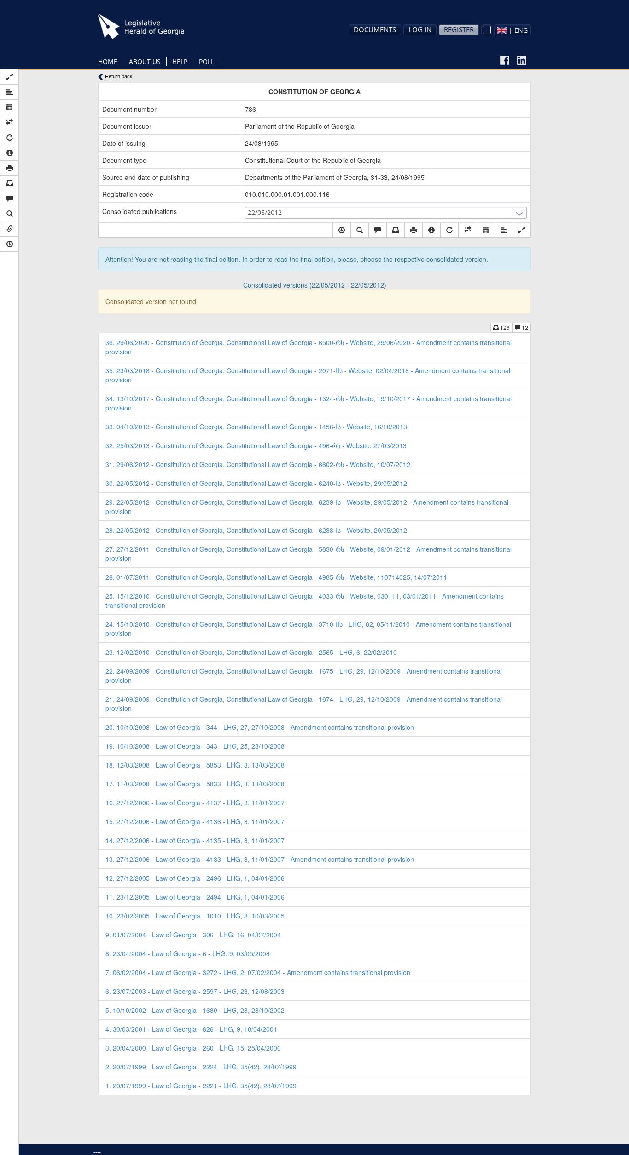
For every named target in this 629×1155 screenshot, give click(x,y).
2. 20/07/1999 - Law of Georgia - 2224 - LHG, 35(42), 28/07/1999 (201, 1066)
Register (459, 29)
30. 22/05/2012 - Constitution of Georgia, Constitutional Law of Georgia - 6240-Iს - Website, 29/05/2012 (256, 483)
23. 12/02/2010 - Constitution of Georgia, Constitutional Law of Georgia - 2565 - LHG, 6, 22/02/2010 (251, 652)
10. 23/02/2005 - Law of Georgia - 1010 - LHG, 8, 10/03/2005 (195, 915)
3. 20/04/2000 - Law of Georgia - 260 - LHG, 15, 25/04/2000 (193, 1047)
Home (107, 61)
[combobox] (512, 29)
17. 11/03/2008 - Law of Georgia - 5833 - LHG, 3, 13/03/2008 (195, 783)
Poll (206, 61)
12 (524, 327)
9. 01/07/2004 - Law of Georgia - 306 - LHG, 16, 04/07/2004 (193, 934)
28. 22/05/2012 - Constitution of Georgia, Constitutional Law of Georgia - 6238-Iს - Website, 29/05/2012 (256, 530)
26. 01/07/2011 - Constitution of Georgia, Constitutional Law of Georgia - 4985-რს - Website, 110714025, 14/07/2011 (276, 577)
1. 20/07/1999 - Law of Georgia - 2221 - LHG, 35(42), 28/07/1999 (201, 1085)
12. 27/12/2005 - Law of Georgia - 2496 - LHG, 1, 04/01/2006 (195, 878)
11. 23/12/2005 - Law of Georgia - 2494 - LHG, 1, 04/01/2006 (195, 896)
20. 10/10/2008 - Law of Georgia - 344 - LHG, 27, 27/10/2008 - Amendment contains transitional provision (259, 727)
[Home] (155, 26)
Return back (118, 76)
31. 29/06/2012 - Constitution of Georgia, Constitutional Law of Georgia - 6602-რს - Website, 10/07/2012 (257, 464)
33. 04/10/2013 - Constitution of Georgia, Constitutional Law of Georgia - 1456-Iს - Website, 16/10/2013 (256, 426)
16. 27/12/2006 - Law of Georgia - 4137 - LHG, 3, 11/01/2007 (195, 802)
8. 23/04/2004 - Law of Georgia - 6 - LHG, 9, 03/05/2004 (187, 953)
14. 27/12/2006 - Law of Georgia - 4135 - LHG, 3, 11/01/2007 (195, 840)
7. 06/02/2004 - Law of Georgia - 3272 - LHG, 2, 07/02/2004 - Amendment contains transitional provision (257, 972)
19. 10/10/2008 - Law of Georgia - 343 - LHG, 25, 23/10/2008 (195, 746)
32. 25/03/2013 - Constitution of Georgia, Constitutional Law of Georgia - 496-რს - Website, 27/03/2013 (256, 445)
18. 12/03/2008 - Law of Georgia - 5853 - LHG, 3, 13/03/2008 (195, 764)
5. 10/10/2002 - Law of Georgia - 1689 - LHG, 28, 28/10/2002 (195, 1010)
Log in (419, 29)
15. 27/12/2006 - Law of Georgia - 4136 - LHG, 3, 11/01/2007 (195, 821)
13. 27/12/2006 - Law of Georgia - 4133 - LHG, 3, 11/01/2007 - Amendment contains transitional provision (259, 859)
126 (504, 327)
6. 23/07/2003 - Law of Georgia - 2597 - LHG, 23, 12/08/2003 (195, 991)
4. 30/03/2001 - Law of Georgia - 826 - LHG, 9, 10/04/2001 (191, 1029)
